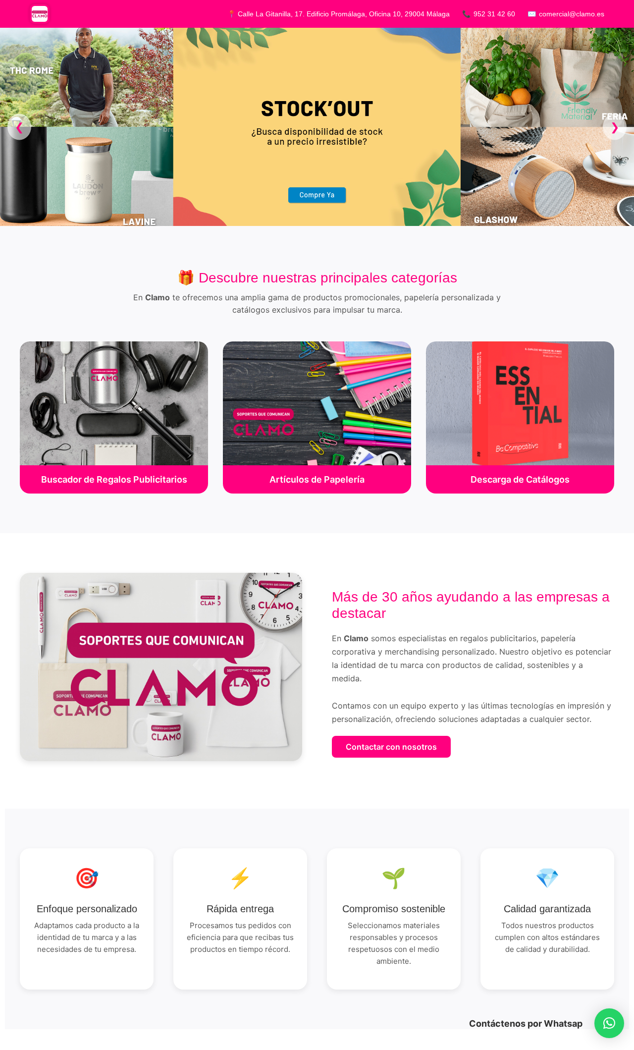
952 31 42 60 (494, 14)
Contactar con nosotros (391, 747)
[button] (609, 1023)
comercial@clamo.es (571, 14)
